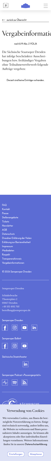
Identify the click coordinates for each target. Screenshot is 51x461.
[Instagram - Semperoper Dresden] (15, 327)
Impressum (7, 246)
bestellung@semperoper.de (16, 310)
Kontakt (6, 209)
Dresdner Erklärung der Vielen (17, 238)
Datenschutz (8, 234)
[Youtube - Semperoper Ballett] (24, 346)
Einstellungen (15, 454)
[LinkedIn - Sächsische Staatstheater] (25, 364)
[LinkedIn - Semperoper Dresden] (34, 327)
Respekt (6, 254)
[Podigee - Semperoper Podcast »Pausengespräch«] (5, 382)
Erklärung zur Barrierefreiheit (16, 242)
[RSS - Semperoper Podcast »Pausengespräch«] (24, 382)
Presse (5, 213)
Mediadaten (8, 250)
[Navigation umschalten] (46, 5)
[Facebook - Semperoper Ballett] (5, 346)
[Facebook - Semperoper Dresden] (5, 327)
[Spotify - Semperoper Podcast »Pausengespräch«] (15, 382)
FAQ (4, 205)
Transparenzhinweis (11, 258)
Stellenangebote (10, 217)
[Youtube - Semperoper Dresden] (24, 327)
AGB (4, 230)
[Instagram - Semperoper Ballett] (15, 346)
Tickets (5, 221)
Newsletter (7, 225)
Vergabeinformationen (13, 263)
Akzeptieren (36, 454)
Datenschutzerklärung (36, 444)
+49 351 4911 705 (10, 306)
